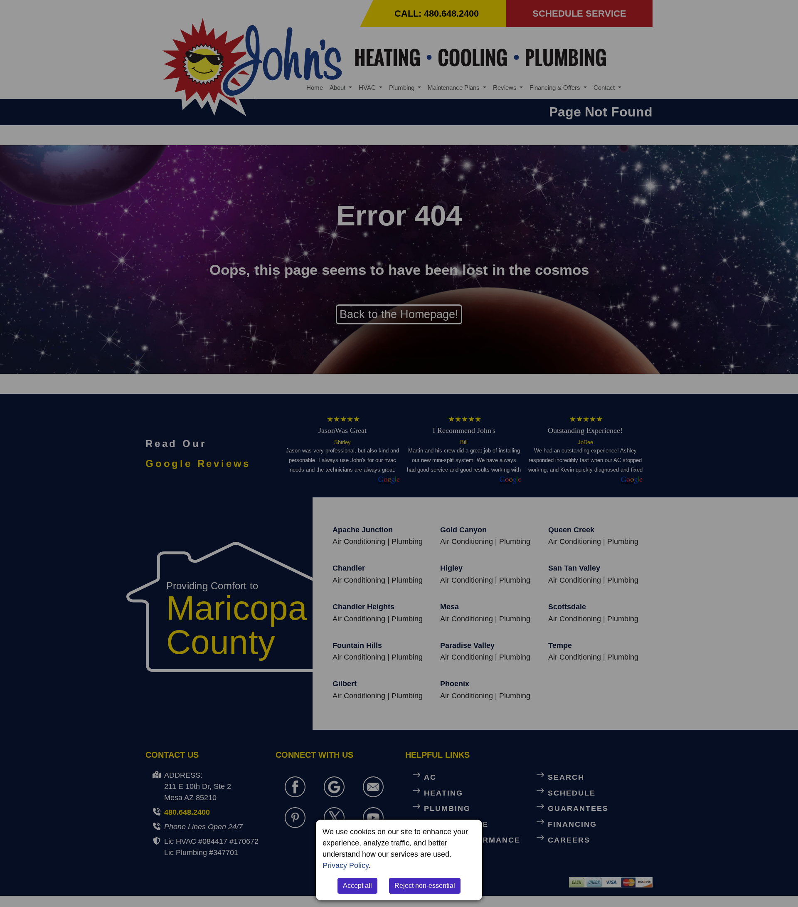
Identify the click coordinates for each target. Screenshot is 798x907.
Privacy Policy (346, 865)
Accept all (357, 885)
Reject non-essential (424, 885)
